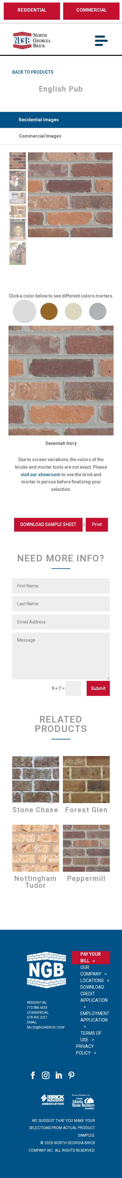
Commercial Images (40, 136)
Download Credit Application (94, 994)
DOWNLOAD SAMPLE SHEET (48, 524)
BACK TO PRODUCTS (32, 72)
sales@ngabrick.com (45, 1027)
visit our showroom (41, 474)
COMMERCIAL (91, 10)
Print (97, 524)
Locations (92, 980)
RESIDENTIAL (32, 10)
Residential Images (39, 119)
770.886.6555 (37, 1008)
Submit (98, 688)
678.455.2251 (37, 1017)
